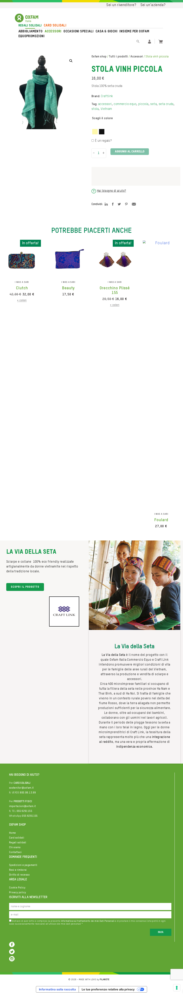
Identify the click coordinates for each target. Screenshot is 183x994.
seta (153, 104)
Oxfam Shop (99, 56)
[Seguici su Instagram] (12, 958)
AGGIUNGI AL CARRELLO (129, 151)
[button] (71, 61)
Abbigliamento (30, 31)
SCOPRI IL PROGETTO (25, 587)
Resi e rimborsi (18, 870)
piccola (143, 104)
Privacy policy (17, 892)
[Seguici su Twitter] (12, 951)
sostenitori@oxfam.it (21, 787)
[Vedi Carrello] (160, 41)
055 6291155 (24, 811)
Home (12, 833)
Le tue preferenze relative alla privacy (108, 989)
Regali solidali (30, 25)
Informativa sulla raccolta (57, 989)
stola (95, 109)
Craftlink (107, 96)
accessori (105, 104)
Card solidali (55, 25)
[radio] (95, 131)
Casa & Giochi (106, 31)
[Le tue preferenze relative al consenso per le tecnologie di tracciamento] (176, 987)
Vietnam (106, 109)
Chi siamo (15, 847)
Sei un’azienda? (153, 5)
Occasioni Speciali (78, 31)
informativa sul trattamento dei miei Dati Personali (87, 921)
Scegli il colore (102, 118)
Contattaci (15, 852)
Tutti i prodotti (118, 56)
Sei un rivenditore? (121, 5)
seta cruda (166, 104)
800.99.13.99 (28, 792)
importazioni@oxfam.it (22, 806)
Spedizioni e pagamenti (23, 865)
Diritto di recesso (19, 874)
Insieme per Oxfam (134, 31)
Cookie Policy (17, 887)
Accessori (53, 31)
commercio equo (125, 104)
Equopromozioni (31, 36)
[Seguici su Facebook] (12, 944)
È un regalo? (103, 140)
